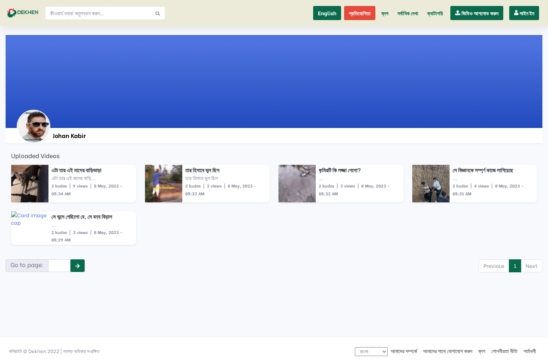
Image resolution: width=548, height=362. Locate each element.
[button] (435, 13)
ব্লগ (481, 351)
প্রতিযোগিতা (360, 13)
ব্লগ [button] (384, 13)
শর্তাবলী (529, 351)
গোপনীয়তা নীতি (504, 351)
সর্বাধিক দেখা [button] (407, 13)
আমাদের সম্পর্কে (404, 351)
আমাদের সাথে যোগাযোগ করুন (447, 351)
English (327, 13)
